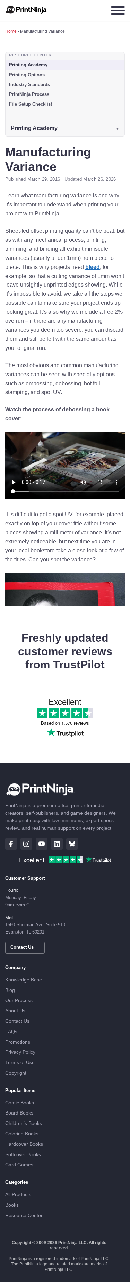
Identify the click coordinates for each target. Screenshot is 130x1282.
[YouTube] (41, 844)
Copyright (15, 1073)
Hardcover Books (24, 1144)
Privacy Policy (20, 1052)
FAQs (11, 1031)
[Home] (26, 10)
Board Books (19, 1113)
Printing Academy (28, 64)
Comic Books (19, 1103)
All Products (18, 1194)
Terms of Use (20, 1062)
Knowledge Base (23, 980)
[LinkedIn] (57, 844)
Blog (10, 990)
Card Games (19, 1164)
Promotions (17, 1042)
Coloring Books (21, 1133)
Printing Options (27, 74)
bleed (92, 267)
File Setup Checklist (30, 104)
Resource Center (24, 1215)
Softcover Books (23, 1154)
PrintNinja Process (29, 94)
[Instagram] (26, 844)
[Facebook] (11, 844)
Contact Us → (25, 947)
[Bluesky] (72, 844)
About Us (15, 1010)
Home (11, 31)
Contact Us (17, 1021)
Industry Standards (29, 84)
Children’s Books (23, 1123)
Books (12, 1205)
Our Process (19, 1000)
